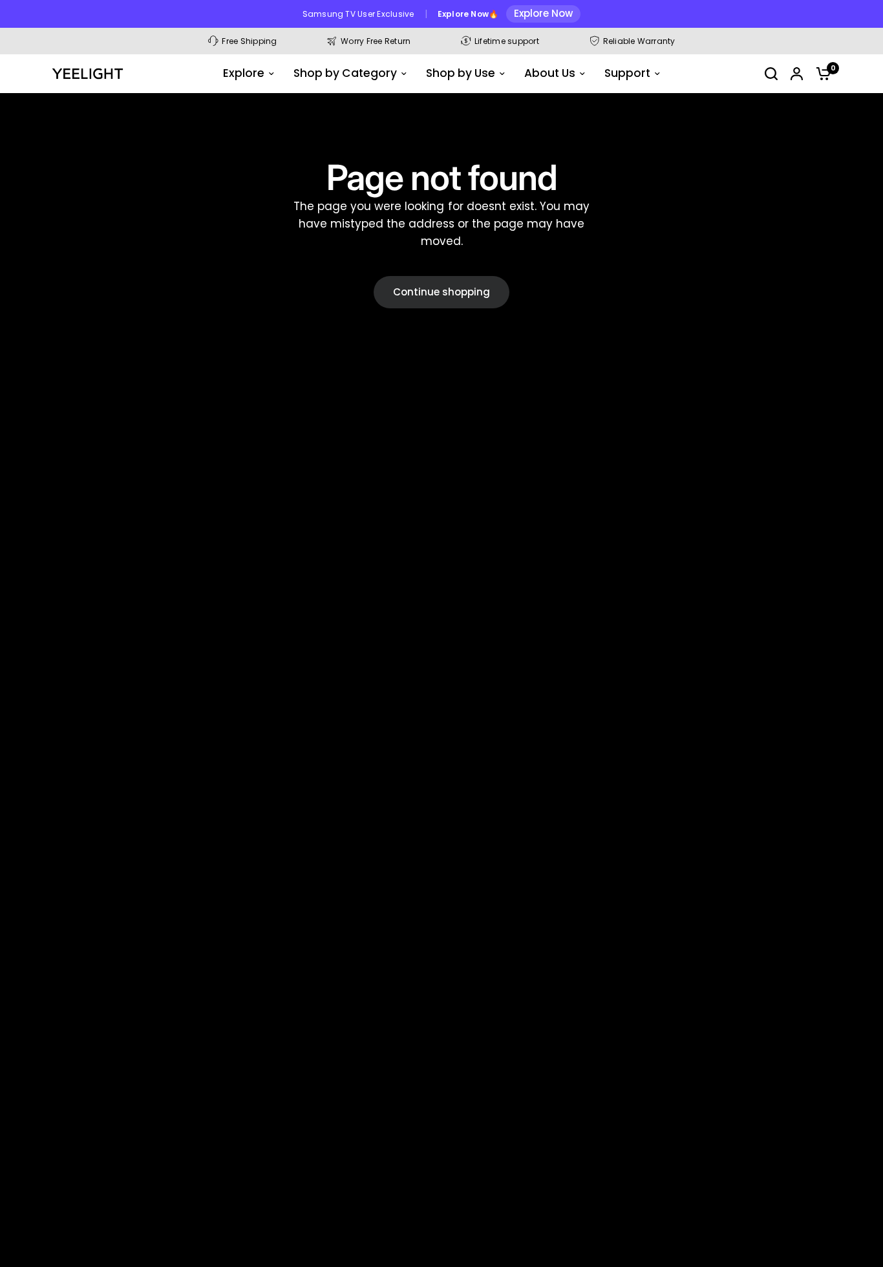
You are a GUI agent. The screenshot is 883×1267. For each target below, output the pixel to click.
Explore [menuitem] (243, 73)
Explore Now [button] (543, 13)
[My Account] (796, 73)
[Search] (771, 73)
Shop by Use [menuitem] (460, 73)
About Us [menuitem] (549, 73)
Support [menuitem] (627, 73)
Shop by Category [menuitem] (345, 73)
